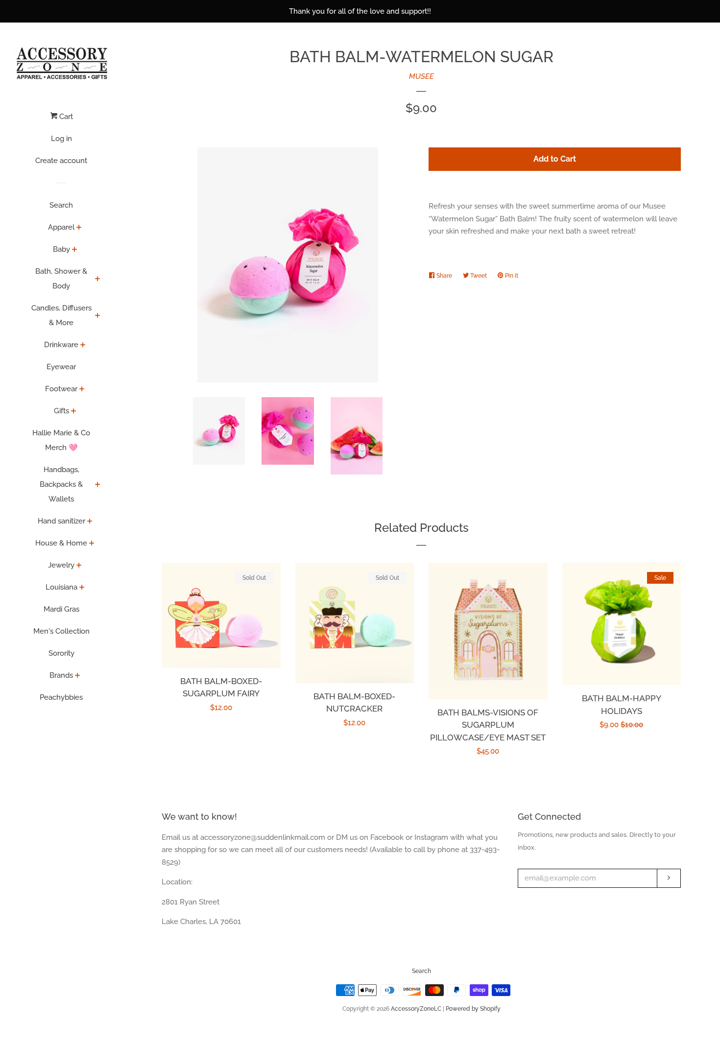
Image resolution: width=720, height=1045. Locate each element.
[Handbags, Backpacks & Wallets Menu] (97, 485)
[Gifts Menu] (73, 411)
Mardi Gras (61, 609)
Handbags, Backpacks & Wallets (61, 484)
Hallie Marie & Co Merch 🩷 (61, 440)
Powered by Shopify (473, 1008)
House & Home (61, 543)
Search (61, 205)
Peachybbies (61, 697)
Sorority (61, 653)
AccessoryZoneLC (416, 1008)
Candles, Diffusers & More (61, 315)
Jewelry (61, 565)
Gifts (61, 410)
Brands (61, 675)
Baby (61, 249)
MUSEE (421, 76)
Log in (61, 138)
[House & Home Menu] (91, 544)
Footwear (61, 388)
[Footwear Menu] (82, 389)
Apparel (61, 227)
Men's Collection (61, 631)
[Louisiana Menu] (82, 588)
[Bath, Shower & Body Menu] (97, 279)
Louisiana (61, 587)
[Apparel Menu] (79, 228)
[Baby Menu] (74, 250)
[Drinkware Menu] (83, 345)
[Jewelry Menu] (79, 566)
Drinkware (61, 344)
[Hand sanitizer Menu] (90, 522)
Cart (65, 116)
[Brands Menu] (77, 676)
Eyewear (61, 366)
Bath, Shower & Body (61, 278)
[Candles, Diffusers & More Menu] (97, 316)
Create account (61, 160)
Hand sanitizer (61, 521)
